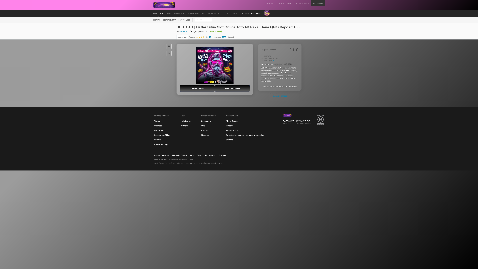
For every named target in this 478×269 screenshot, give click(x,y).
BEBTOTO (156, 20)
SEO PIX (183, 31)
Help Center (186, 121)
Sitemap (229, 140)
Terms (157, 121)
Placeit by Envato (179, 155)
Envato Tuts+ (195, 155)
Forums (204, 130)
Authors (184, 126)
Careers (229, 126)
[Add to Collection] (169, 53)
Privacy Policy (232, 130)
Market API (159, 130)
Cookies (157, 140)
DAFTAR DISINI (232, 88)
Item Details (182, 37)
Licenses (158, 126)
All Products (210, 155)
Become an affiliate (162, 135)
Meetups (205, 135)
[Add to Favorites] (169, 46)
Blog (203, 126)
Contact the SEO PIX (280, 96)
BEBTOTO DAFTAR (169, 20)
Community (206, 121)
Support (231, 37)
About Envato (232, 121)
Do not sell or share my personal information (245, 135)
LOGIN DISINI (197, 88)
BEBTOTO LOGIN (184, 20)
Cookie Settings (161, 144)
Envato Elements (161, 155)
